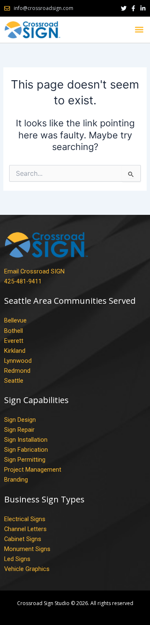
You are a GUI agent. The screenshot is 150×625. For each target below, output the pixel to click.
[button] (139, 30)
